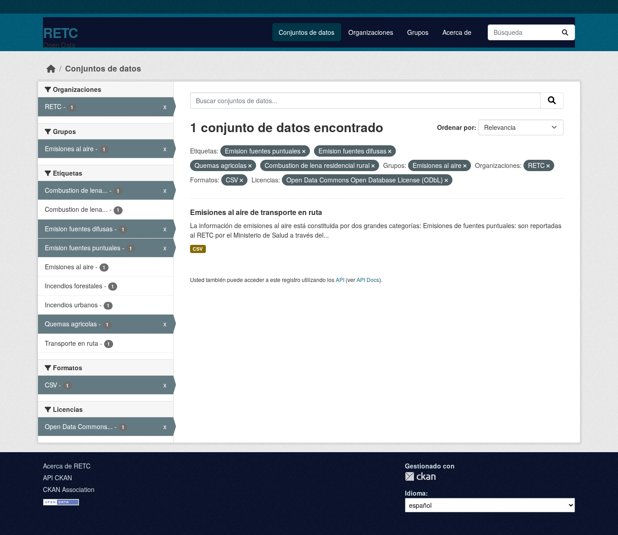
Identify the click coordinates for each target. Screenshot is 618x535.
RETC (60, 32)
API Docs (368, 279)
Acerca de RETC (66, 465)
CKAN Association (69, 489)
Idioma (415, 492)
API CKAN (57, 477)
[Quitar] (303, 151)
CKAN (420, 476)
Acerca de (456, 32)
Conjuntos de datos (306, 32)
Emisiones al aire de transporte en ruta (256, 212)
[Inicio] (51, 68)
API (340, 279)
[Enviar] (565, 32)
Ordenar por (455, 127)
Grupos (417, 32)
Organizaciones (370, 32)
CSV (198, 248)
